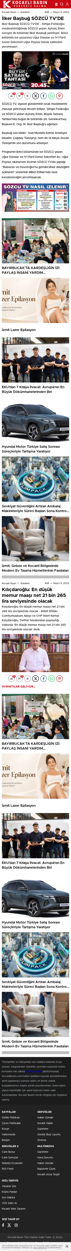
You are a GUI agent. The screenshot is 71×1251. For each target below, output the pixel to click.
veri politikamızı (40, 1248)
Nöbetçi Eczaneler (12, 1163)
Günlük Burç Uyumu (48, 1134)
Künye (5, 1129)
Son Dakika (8, 1197)
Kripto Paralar (9, 1192)
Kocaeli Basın (9, 12)
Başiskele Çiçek (46, 1169)
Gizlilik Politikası (11, 1117)
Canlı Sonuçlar (10, 1157)
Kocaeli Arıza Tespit (48, 1174)
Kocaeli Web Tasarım (13, 1209)
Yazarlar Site (9, 1186)
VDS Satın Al (9, 1203)
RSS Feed (7, 1169)
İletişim (6, 1140)
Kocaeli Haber (34, 1071)
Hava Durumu (45, 1157)
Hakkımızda (8, 1134)
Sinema (41, 1140)
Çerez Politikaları (11, 1123)
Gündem (24, 12)
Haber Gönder (45, 1117)
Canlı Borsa (8, 1152)
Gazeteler (42, 1129)
